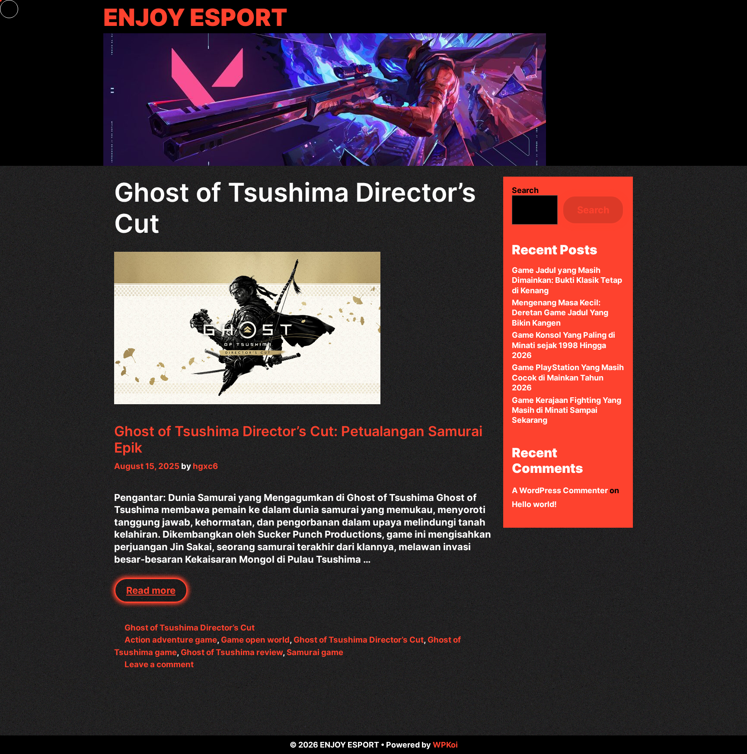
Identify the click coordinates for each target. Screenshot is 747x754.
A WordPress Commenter (560, 490)
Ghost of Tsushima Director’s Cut (189, 628)
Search (525, 190)
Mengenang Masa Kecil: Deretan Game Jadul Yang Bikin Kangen (560, 312)
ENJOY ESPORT (195, 17)
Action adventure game (170, 640)
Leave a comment (159, 664)
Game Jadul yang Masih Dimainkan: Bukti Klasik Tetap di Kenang (567, 280)
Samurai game (315, 652)
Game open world (255, 640)
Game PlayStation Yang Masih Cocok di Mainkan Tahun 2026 (568, 377)
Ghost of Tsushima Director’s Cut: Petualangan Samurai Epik (298, 439)
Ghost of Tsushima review (232, 652)
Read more (157, 593)
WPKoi (445, 744)
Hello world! (534, 504)
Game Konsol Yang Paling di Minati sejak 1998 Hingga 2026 (563, 345)
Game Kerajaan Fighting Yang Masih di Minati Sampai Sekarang (566, 410)
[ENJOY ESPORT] (324, 98)
